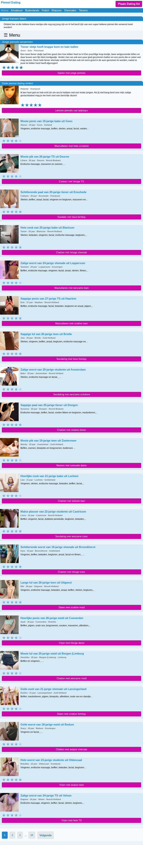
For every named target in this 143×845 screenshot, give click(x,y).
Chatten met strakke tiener (71, 430)
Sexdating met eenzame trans (71, 536)
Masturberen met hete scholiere (72, 146)
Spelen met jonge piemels (71, 73)
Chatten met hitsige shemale (71, 252)
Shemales (70, 10)
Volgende (45, 835)
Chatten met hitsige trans (71, 572)
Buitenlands (32, 10)
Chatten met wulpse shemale (71, 749)
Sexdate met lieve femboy (71, 217)
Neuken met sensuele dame (71, 465)
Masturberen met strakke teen (71, 323)
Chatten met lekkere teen (71, 501)
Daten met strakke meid (72, 607)
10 (32, 835)
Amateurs (17, 10)
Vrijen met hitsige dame (71, 643)
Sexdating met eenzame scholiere (71, 394)
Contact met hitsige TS (71, 181)
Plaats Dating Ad (129, 3)
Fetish (45, 10)
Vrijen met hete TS (71, 820)
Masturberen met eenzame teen (71, 288)
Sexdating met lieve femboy (71, 359)
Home (4, 10)
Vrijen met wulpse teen (71, 784)
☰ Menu (12, 35)
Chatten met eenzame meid (71, 678)
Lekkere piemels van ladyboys (71, 110)
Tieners (83, 10)
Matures (57, 10)
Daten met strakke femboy (71, 713)
